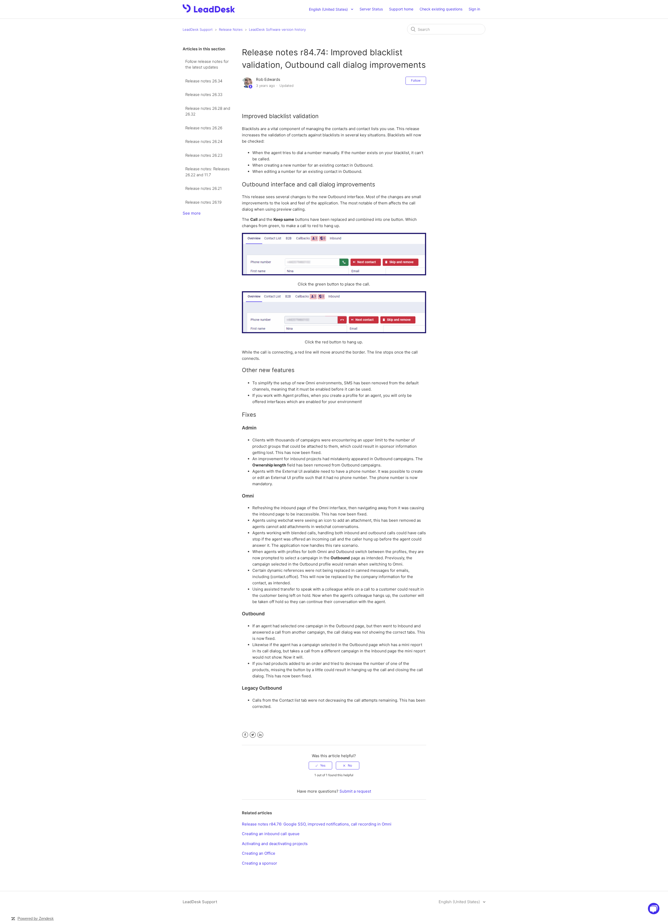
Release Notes (231, 29)
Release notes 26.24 (203, 141)
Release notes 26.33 (203, 94)
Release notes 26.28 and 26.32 (207, 111)
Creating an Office (258, 853)
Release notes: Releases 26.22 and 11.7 (207, 171)
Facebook (245, 735)
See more (192, 213)
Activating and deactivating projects (275, 843)
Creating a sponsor (259, 863)
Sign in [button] (474, 9)
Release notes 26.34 (203, 80)
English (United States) (460, 901)
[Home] (209, 11)
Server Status (371, 9)
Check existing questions (441, 9)
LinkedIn (260, 735)
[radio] (320, 765)
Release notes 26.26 (203, 127)
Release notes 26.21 (203, 188)
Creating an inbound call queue (271, 833)
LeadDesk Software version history (277, 29)
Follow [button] (416, 80)
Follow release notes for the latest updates (207, 64)
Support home (401, 9)
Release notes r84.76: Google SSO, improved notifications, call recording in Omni (316, 824)
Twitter (252, 735)
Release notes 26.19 (203, 202)
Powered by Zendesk (35, 918)
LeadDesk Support (198, 29)
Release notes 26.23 (203, 155)
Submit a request (355, 791)
